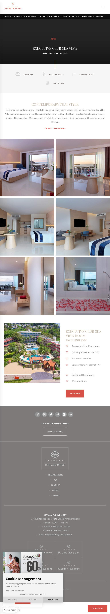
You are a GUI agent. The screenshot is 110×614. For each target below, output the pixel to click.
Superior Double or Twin (25, 17)
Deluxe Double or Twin (49, 17)
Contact (55, 485)
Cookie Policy (65, 589)
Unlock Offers (55, 431)
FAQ (55, 480)
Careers (55, 495)
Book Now (75, 393)
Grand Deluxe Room (70, 17)
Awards (55, 490)
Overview (7, 17)
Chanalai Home (55, 474)
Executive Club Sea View (92, 17)
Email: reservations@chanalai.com (55, 534)
